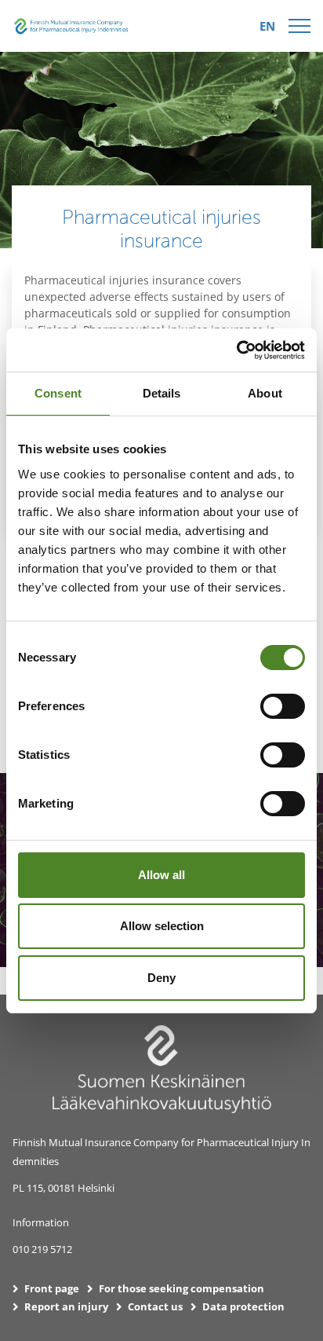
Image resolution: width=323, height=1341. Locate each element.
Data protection (243, 1306)
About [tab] (265, 393)
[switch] (282, 706)
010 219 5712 (42, 1249)
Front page (51, 1288)
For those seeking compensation (181, 1288)
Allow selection (162, 925)
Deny (161, 977)
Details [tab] (162, 393)
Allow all (161, 874)
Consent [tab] (58, 393)
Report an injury (66, 1306)
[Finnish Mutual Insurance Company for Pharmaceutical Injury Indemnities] (71, 23)
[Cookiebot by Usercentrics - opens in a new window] (236, 350)
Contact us (155, 1306)
